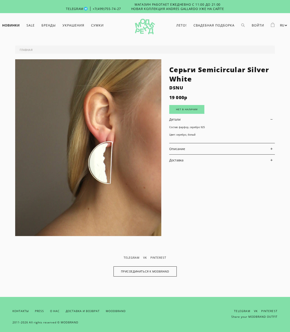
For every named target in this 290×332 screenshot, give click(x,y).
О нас (55, 311)
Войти (258, 25)
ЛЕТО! (181, 25)
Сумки (97, 25)
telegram (132, 258)
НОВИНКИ (11, 25)
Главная (26, 50)
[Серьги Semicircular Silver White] (88, 235)
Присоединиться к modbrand (145, 271)
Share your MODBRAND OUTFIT (254, 317)
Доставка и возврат (83, 311)
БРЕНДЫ (48, 25)
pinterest (158, 258)
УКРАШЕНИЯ (73, 25)
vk (145, 258)
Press (39, 311)
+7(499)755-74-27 (107, 9)
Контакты (20, 311)
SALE (31, 25)
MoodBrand (116, 311)
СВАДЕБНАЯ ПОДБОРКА (213, 25)
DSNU (176, 88)
